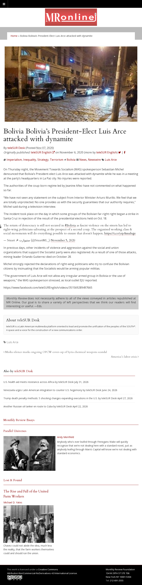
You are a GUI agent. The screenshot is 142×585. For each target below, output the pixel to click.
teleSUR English (106, 152)
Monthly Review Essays (18, 420)
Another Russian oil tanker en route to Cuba (28, 406)
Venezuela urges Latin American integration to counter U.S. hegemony (42, 390)
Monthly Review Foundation (120, 569)
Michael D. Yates (12, 502)
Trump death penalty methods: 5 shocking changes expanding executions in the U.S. (50, 398)
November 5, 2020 (63, 240)
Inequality (29, 160)
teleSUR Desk (16, 148)
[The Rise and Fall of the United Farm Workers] (28, 524)
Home (14, 35)
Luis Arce (111, 160)
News (83, 160)
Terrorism (56, 160)
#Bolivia (70, 225)
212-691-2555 (116, 580)
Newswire (94, 160)
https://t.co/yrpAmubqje (120, 233)
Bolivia (71, 160)
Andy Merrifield (65, 437)
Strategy (42, 160)
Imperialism (14, 160)
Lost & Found (12, 480)
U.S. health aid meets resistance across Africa (28, 382)
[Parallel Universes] (29, 453)
